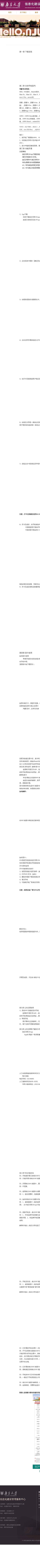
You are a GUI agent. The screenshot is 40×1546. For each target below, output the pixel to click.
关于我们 (23, 12)
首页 (10, 12)
